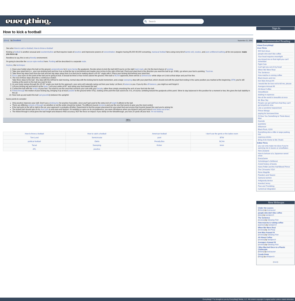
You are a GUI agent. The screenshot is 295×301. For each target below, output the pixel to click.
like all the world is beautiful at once (273, 97)
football (17, 52)
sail (40, 95)
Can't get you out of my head (270, 67)
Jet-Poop (271, 230)
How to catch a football (23, 48)
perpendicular (57, 69)
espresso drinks (264, 137)
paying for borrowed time (268, 113)
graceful (45, 95)
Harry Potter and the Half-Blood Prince (274, 167)
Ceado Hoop (263, 254)
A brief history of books (267, 164)
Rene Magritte (264, 172)
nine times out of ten (161, 109)
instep (35, 88)
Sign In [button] (276, 28)
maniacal (155, 52)
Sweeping (97, 145)
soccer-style (32, 61)
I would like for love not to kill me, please (274, 84)
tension (102, 105)
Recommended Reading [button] (276, 41)
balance (127, 84)
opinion (262, 225)
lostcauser (271, 210)
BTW (233, 80)
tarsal (99, 88)
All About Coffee (264, 89)
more (275, 262)
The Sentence (264, 72)
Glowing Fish (273, 220)
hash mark (139, 69)
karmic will (189, 52)
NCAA (117, 76)
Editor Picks (262, 143)
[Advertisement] (147, 8)
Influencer (262, 127)
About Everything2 (265, 45)
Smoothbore (263, 92)
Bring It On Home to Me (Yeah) (270, 140)
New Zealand (263, 151)
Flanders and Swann (266, 175)
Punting (52, 61)
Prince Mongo (264, 111)
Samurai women (265, 178)
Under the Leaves (265, 208)
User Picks (262, 48)
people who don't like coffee (269, 54)
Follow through (18, 91)
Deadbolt (17, 40)
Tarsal (34, 145)
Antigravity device (265, 181)
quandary (262, 124)
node (84, 61)
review (261, 220)
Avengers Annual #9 (266, 86)
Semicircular (97, 138)
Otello (96, 141)
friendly (33, 58)
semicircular (146, 76)
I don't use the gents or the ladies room (222, 134)
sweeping (128, 80)
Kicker (159, 145)
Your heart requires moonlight (270, 56)
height (114, 103)
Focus (14, 76)
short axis (44, 109)
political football (34, 141)
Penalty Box (159, 141)
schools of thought (35, 105)
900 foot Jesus (264, 51)
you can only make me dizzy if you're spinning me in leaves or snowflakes (273, 147)
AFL (34, 149)
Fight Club (262, 64)
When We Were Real (266, 70)
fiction (261, 210)
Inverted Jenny (264, 183)
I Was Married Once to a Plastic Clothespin (272, 248)
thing (261, 256)
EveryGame (263, 158)
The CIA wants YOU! (266, 169)
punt (159, 138)
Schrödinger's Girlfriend (268, 161)
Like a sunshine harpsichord (270, 108)
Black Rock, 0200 (265, 129)
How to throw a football (43, 48)
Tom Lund (34, 138)
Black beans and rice (266, 78)
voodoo (198, 52)
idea (6, 40)
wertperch (270, 215)
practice (78, 52)
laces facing (72, 69)
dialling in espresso (266, 95)
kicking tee (54, 103)
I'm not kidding (157, 112)
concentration (109, 52)
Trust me (209, 71)
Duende (261, 121)
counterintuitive (47, 52)
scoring (170, 69)
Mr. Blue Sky (263, 100)
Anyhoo (9, 65)
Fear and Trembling (266, 186)
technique (21, 65)
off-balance (152, 84)
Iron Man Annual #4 (266, 81)
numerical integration (267, 189)
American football (159, 134)
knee (46, 86)
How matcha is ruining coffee (270, 75)
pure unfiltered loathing (215, 52)
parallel (71, 91)
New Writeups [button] (276, 202)
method (40, 61)
